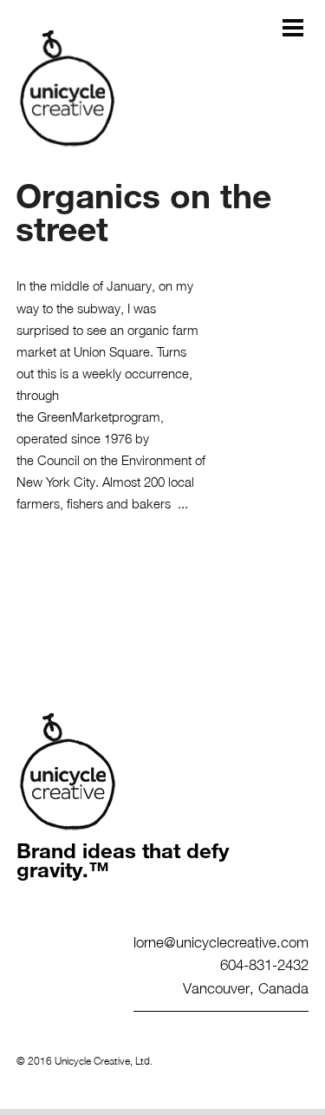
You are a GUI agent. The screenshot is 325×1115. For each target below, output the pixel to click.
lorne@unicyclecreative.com (221, 941)
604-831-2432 (264, 964)
